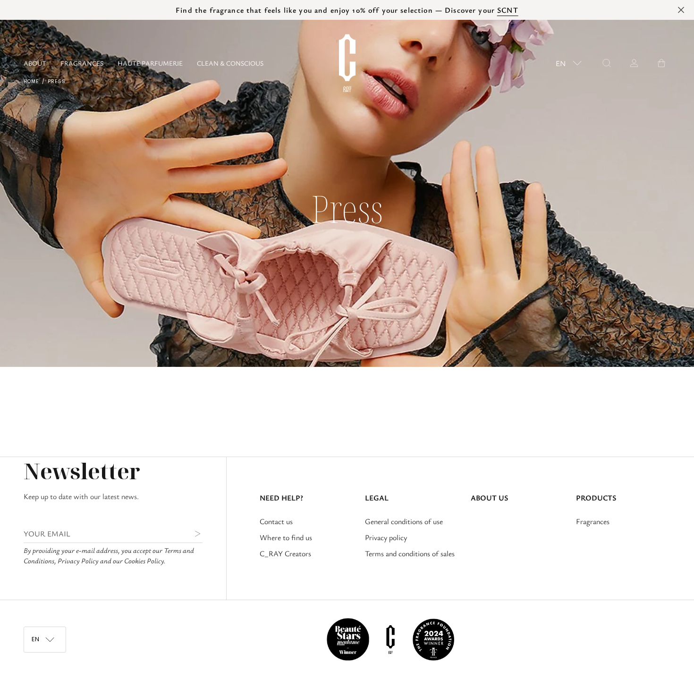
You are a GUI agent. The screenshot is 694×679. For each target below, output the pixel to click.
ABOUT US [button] (489, 497)
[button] (81, 63)
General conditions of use (404, 521)
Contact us (276, 521)
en (561, 63)
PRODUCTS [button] (596, 497)
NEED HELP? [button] (281, 497)
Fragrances (592, 521)
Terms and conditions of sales (410, 553)
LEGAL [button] (377, 497)
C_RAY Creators (285, 553)
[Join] (190, 533)
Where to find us (286, 537)
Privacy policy (386, 537)
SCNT (507, 10)
